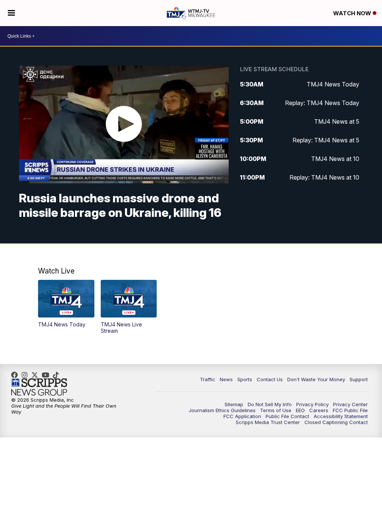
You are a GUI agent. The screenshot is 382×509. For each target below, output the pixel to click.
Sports (244, 379)
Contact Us (270, 379)
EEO (300, 410)
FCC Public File (350, 410)
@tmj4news (58, 375)
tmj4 (16, 375)
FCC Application (242, 416)
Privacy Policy (312, 404)
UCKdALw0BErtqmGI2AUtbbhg (47, 375)
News (226, 379)
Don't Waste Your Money (316, 379)
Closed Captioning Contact (336, 422)
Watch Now (353, 13)
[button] (66, 304)
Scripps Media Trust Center (268, 422)
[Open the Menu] (11, 13)
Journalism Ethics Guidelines (222, 410)
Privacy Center (350, 404)
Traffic (207, 379)
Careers (318, 410)
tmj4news (26, 375)
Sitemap (234, 404)
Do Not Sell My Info (270, 404)
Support (359, 379)
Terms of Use (275, 410)
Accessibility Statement (341, 416)
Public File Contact (287, 416)
